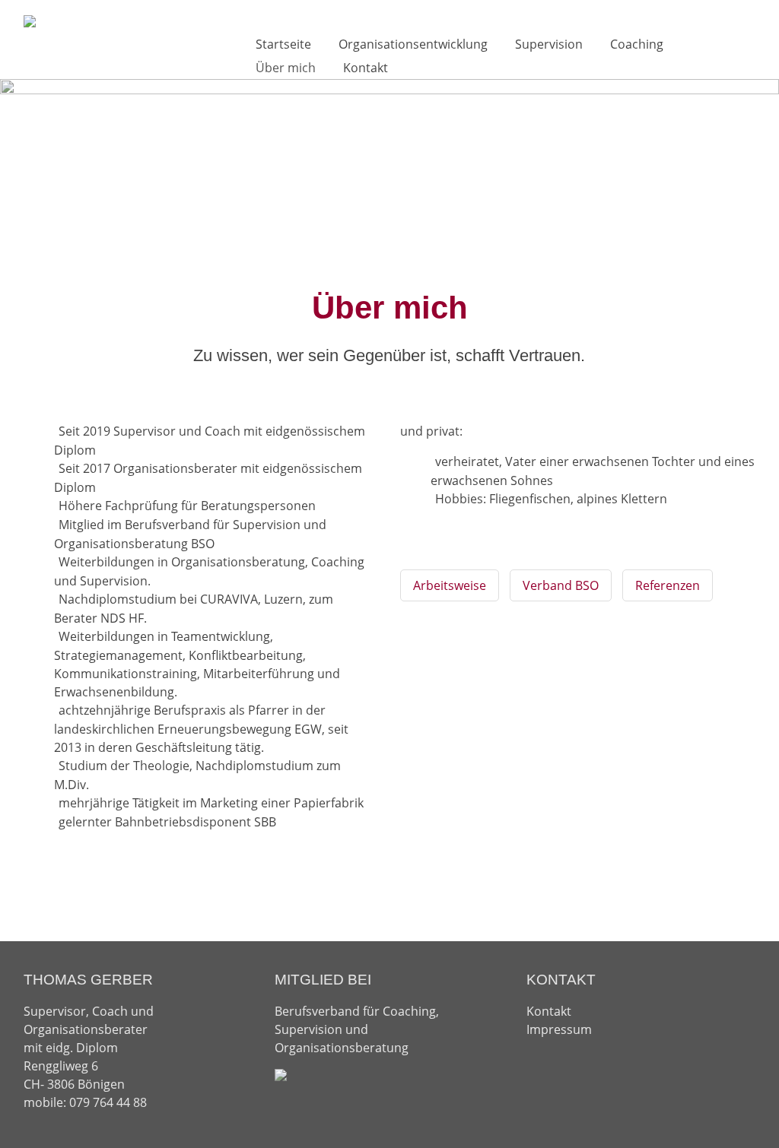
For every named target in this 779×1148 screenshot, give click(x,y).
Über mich (286, 67)
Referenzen (667, 585)
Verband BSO (561, 585)
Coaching (636, 44)
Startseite (283, 44)
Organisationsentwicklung (413, 44)
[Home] (30, 21)
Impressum (559, 1029)
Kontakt (365, 67)
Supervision (549, 44)
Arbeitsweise (449, 585)
